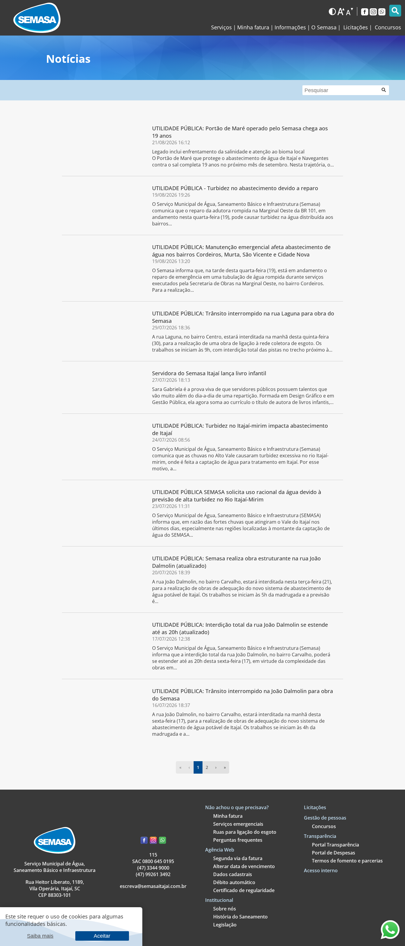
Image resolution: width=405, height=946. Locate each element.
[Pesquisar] (395, 11)
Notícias (68, 58)
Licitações (315, 807)
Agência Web (219, 849)
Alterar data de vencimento (244, 866)
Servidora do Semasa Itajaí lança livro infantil (209, 373)
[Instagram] (373, 11)
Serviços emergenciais (238, 824)
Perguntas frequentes (237, 840)
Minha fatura (253, 27)
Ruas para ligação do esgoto (244, 832)
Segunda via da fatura (237, 858)
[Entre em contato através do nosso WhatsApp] (390, 937)
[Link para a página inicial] (36, 18)
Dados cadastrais (232, 874)
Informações (290, 27)
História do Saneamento (240, 916)
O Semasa (324, 27)
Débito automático (234, 882)
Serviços (221, 27)
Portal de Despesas (333, 852)
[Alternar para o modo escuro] (332, 11)
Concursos (324, 826)
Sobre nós (224, 908)
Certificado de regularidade (244, 890)
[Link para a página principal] (54, 852)
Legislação (225, 924)
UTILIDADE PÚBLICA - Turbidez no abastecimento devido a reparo (235, 188)
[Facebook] (364, 11)
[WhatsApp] (381, 11)
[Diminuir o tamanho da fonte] (349, 11)
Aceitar (102, 936)
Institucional (219, 900)
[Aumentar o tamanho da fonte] (341, 11)
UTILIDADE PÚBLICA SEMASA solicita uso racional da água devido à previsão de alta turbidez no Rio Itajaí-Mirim (236, 495)
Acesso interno (321, 870)
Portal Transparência (335, 844)
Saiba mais (40, 936)
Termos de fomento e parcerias (347, 860)
